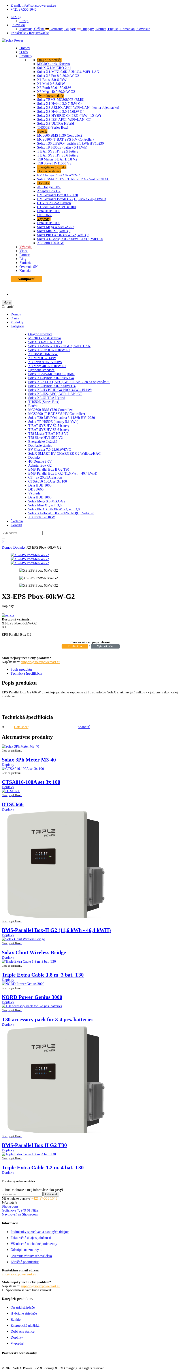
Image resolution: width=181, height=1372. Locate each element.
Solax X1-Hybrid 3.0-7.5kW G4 (60, 103)
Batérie (42, 131)
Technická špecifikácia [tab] (26, 673)
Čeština (39, 29)
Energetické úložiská (51, 167)
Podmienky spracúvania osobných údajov (40, 1232)
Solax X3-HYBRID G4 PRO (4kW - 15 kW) (69, 115)
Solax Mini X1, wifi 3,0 (53, 231)
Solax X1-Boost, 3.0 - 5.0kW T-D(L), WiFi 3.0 (70, 239)
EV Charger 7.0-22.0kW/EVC (58, 175)
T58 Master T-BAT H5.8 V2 (57, 159)
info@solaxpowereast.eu (19, 1274)
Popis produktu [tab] (21, 669)
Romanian (127, 29)
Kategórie (17, 326)
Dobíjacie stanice (49, 171)
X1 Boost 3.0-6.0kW (51, 80)
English (113, 29)
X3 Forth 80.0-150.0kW (54, 88)
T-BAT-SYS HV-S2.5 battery (57, 151)
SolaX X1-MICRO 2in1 (54, 68)
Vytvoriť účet (105, 646)
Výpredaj (43, 219)
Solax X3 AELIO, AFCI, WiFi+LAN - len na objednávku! (78, 107)
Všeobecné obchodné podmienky (34, 1244)
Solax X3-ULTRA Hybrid (55, 123)
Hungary (87, 29)
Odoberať (51, 1194)
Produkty (25, 56)
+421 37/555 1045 (23, 9)
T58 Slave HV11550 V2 (54, 163)
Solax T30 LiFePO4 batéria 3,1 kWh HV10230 (70, 143)
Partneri (24, 255)
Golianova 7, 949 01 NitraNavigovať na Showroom (20, 1210)
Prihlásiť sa (75, 646)
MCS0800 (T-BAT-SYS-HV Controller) (65, 139)
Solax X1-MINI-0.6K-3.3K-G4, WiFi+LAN (68, 72)
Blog (22, 259)
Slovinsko (143, 29)
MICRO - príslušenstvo (53, 64)
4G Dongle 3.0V (49, 187)
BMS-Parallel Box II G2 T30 (57, 195)
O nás (23, 52)
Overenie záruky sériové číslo (31, 1256)
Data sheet (21, 727)
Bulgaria (70, 29)
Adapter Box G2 (48, 191)
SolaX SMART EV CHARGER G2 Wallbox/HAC (73, 179)
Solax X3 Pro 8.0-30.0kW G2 (58, 76)
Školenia (25, 263)
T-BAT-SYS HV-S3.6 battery (57, 155)
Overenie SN (28, 267)
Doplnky (43, 183)
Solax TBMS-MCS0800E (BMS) (60, 99)
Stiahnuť (84, 727)
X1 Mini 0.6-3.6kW (51, 84)
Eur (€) (16, 17)
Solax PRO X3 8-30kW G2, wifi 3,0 (63, 235)
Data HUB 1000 (48, 211)
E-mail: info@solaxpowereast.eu (33, 5)
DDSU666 (44, 215)
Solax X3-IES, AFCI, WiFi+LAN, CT (64, 119)
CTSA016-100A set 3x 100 (56, 207)
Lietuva (100, 29)
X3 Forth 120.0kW (50, 243)
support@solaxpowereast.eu (40, 662)
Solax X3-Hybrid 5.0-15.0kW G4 (60, 111)
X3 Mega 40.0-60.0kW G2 (56, 92)
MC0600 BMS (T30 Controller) (59, 135)
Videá (23, 251)
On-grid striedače (49, 60)
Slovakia (18, 25)
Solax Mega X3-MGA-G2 (55, 227)
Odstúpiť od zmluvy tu (26, 1250)
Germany (56, 29)
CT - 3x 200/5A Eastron (54, 203)
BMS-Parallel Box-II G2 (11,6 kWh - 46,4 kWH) (71, 199)
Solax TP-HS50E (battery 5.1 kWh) (62, 147)
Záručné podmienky (25, 1262)
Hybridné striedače (50, 95)
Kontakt (25, 271)
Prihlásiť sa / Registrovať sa (30, 33)
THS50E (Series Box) (52, 127)
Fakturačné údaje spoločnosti (31, 1238)
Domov (24, 48)
